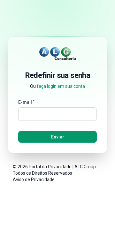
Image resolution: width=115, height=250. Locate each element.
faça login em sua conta (61, 86)
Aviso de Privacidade (34, 179)
